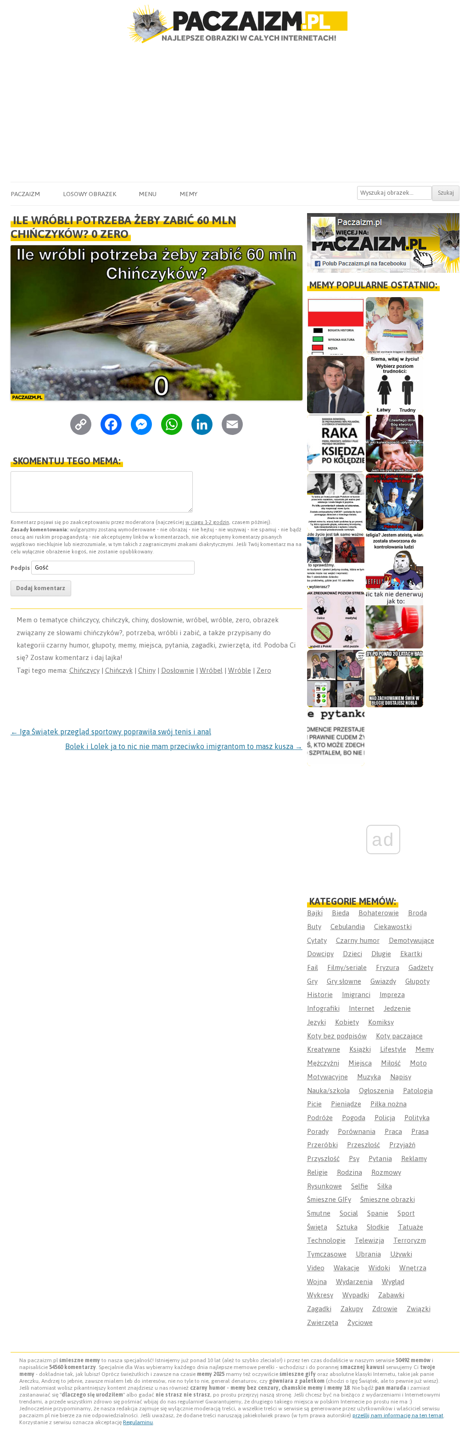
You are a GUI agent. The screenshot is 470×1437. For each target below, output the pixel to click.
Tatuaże (410, 1227)
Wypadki (355, 1295)
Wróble (239, 670)
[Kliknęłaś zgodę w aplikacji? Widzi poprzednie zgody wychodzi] (335, 678)
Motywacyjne (327, 1077)
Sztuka (347, 1227)
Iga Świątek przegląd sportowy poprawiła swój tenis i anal (111, 731)
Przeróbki (322, 1145)
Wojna (317, 1281)
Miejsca (360, 1063)
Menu (148, 193)
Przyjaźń (402, 1145)
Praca (393, 1131)
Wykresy (320, 1295)
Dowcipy (320, 954)
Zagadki (319, 1309)
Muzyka (369, 1077)
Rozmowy (386, 1172)
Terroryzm (409, 1240)
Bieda (340, 913)
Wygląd (393, 1281)
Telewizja (369, 1240)
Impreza (392, 994)
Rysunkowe (324, 1186)
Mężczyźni (323, 1063)
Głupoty (417, 981)
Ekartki (411, 954)
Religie (317, 1172)
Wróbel (211, 670)
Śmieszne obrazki (387, 1199)
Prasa (420, 1131)
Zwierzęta (322, 1322)
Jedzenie (397, 1008)
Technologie (326, 1240)
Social (349, 1213)
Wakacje (346, 1268)
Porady (318, 1131)
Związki (419, 1309)
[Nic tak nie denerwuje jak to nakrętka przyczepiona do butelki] (394, 619)
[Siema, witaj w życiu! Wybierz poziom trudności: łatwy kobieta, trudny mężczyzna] (394, 384)
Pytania (380, 1158)
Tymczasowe (327, 1254)
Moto (418, 1063)
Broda (417, 913)
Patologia (418, 1090)
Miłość (391, 1063)
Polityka (417, 1117)
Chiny (147, 670)
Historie (320, 994)
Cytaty (317, 940)
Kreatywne (323, 1049)
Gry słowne (344, 981)
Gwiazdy (383, 981)
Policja (385, 1117)
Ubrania (368, 1254)
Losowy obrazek (89, 193)
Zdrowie (384, 1309)
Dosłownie (177, 670)
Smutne (318, 1213)
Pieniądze (346, 1104)
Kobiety (347, 1022)
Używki (401, 1254)
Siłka (384, 1186)
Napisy (400, 1077)
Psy (354, 1158)
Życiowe (360, 1322)
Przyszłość (323, 1158)
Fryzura (387, 967)
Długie (381, 954)
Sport (406, 1213)
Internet (362, 1008)
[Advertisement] (235, 113)
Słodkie (378, 1227)
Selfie (359, 1186)
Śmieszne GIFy (329, 1199)
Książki (360, 1049)
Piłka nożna (388, 1104)
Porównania (356, 1131)
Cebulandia (347, 926)
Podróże (320, 1117)
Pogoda (353, 1117)
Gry (312, 981)
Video (316, 1268)
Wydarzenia (354, 1281)
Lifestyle (393, 1049)
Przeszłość (363, 1145)
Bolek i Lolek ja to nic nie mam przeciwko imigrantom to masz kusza (183, 746)
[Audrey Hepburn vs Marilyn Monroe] (335, 502)
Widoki (379, 1268)
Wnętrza (412, 1268)
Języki (316, 1022)
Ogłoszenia (376, 1090)
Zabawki (391, 1295)
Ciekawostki (393, 926)
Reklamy (414, 1158)
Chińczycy (84, 670)
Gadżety (420, 967)
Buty (314, 926)
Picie (314, 1104)
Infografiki (323, 1008)
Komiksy (381, 1022)
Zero (264, 670)
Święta (317, 1227)
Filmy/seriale (347, 967)
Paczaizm (25, 193)
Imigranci (356, 994)
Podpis (20, 567)
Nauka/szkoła (328, 1090)
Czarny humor (358, 940)
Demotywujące (411, 940)
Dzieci (352, 954)
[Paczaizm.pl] (235, 24)
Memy (188, 193)
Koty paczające (399, 1036)
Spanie (377, 1213)
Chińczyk (119, 670)
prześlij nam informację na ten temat (397, 1415)
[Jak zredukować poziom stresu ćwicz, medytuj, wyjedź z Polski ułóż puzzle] (335, 619)
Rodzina (349, 1172)
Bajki (315, 913)
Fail (312, 967)
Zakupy (352, 1309)
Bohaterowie (378, 913)
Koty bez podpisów (337, 1036)
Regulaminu (138, 1422)
